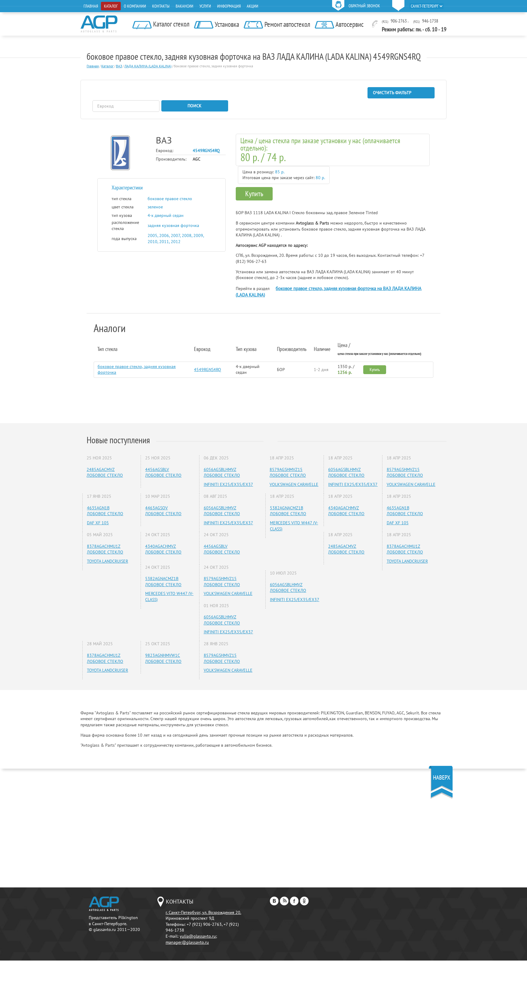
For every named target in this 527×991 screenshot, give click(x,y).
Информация (229, 6)
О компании (135, 6)
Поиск (195, 105)
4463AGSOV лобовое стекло (163, 511)
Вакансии (184, 6)
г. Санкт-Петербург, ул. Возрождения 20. (203, 912)
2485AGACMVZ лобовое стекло (105, 472)
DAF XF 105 (98, 523)
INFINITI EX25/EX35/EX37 (228, 484)
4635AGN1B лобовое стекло (105, 511)
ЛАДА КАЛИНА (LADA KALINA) (147, 66)
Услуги (205, 6)
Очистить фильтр (392, 92)
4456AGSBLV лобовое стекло (163, 472)
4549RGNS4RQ (207, 369)
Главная (91, 6)
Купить (254, 193)
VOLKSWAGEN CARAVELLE (228, 593)
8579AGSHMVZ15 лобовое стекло (222, 581)
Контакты (161, 6)
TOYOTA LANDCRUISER (107, 561)
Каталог (111, 6)
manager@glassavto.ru (187, 942)
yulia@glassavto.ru (198, 936)
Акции (252, 6)
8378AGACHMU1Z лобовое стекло (105, 549)
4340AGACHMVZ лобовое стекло (163, 549)
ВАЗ (119, 66)
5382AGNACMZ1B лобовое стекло (163, 581)
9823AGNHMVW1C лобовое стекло (163, 658)
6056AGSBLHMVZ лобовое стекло (222, 472)
